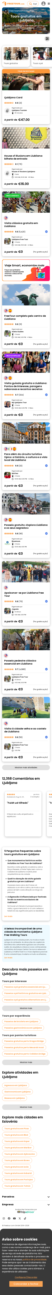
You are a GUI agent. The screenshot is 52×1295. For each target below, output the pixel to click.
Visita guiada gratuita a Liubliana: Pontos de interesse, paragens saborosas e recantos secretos (25, 386)
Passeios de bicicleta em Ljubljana (21, 1021)
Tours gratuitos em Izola (16, 1167)
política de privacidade (34, 1259)
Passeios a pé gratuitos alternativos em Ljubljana (27, 999)
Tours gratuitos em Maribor (18, 1147)
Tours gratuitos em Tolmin (17, 1186)
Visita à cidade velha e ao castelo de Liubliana (25, 730)
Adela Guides (17, 332)
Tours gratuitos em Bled (16, 1135)
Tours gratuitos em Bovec (17, 1160)
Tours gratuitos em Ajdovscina (19, 1154)
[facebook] (9, 1218)
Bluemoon (16, 541)
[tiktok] (25, 1218)
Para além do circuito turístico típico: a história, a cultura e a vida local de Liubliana (25, 457)
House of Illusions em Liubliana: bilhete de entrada (23, 157)
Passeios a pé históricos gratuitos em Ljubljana (27, 993)
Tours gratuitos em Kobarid (18, 1173)
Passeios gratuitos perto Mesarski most (24, 1047)
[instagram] (3, 1218)
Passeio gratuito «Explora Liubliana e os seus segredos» (26, 527)
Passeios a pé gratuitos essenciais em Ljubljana (27, 987)
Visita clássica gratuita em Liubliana (21, 225)
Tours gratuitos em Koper (17, 1141)
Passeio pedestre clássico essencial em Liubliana (20, 662)
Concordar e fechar (26, 1284)
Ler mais (8, 916)
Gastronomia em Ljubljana (17, 1091)
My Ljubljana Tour (19, 402)
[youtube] (14, 1218)
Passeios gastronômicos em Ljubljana (23, 1028)
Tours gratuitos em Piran (16, 1128)
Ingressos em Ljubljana (15, 1085)
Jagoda (15, 609)
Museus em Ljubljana (14, 1098)
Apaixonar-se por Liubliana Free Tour (24, 594)
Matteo (15, 473)
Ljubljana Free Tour (20, 239)
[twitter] (19, 1218)
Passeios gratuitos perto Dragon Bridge (24, 1041)
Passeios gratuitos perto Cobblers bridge (24, 1054)
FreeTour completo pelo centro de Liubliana (25, 317)
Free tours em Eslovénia (21, 10)
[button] (16, 56)
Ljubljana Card (13, 97)
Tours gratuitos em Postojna (18, 1179)
